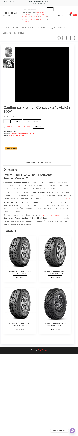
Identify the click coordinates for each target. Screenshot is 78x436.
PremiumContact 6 (62, 198)
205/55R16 (40, 12)
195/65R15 (25, 14)
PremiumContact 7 (23, 133)
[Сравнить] (59, 14)
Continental (14, 133)
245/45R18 (11, 135)
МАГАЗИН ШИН (27, 28)
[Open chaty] (72, 430)
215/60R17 (43, 17)
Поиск (50, 9)
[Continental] (11, 148)
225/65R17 (25, 19)
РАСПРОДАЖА (20, 33)
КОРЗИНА (41, 28)
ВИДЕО (52, 28)
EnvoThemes (43, 350)
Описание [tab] (30, 162)
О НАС (15, 28)
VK (66, 38)
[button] (66, 75)
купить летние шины (51, 215)
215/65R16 (34, 17)
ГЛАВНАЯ (6, 28)
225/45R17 (43, 19)
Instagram (70, 38)
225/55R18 (34, 19)
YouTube (74, 38)
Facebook (59, 38)
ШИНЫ (32, 133)
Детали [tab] (40, 162)
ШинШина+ (9, 13)
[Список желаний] (63, 14)
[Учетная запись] (66, 14)
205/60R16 (25, 17)
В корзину (16, 121)
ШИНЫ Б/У (6, 33)
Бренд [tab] (48, 162)
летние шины (20, 135)
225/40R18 (25, 21)
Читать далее (19, 277)
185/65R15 (43, 14)
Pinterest (62, 38)
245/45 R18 (34, 14)
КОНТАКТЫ (62, 28)
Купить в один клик (32, 121)
